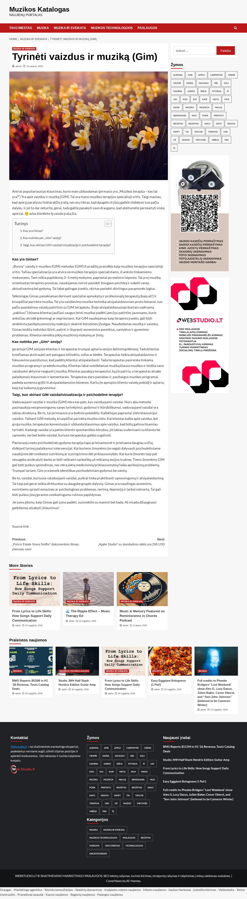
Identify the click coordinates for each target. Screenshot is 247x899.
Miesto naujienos (154, 889)
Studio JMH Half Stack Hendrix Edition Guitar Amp (196, 759)
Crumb (177, 83)
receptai (178, 123)
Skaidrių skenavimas (88, 889)
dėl (216, 83)
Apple (201, 75)
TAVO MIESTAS (20, 28)
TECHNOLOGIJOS (134, 845)
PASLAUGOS (147, 28)
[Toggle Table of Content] (106, 223)
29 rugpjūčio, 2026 (172, 689)
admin (18, 66)
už (174, 140)
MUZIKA (43, 28)
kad (185, 99)
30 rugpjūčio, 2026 (33, 625)
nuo (194, 115)
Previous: (45, 544)
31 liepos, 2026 (140, 625)
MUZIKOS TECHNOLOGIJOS (112, 28)
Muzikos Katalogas (39, 9)
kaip (204, 99)
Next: (131, 542)
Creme (231, 75)
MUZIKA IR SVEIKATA (70, 28)
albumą (177, 75)
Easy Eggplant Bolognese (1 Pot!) (184, 781)
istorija (216, 91)
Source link (20, 526)
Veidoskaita (226, 889)
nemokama (179, 115)
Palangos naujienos (110, 894)
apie (190, 75)
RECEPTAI (157, 671)
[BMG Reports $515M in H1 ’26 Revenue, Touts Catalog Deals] (31, 661)
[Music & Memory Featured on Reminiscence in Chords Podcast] (142, 589)
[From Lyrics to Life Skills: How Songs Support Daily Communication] (34, 589)
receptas (194, 123)
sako (207, 123)
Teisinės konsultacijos (58, 889)
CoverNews (114, 881)
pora (205, 115)
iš (228, 91)
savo (219, 123)
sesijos (231, 123)
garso (191, 91)
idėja (203, 91)
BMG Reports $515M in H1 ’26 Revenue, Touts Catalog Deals (30, 684)
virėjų (215, 140)
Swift (176, 131)
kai (195, 99)
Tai (187, 131)
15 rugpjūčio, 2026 (87, 621)
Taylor (198, 131)
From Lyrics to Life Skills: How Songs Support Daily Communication (32, 615)
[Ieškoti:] (195, 50)
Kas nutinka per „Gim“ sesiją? (42, 238)
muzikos (204, 107)
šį (174, 148)
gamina (177, 91)
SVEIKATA (94, 845)
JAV (175, 99)
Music (176, 107)
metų (216, 99)
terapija (213, 131)
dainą (189, 83)
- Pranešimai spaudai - (31, 894)
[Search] (235, 28)
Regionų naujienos (82, 894)
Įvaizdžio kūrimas (204, 889)
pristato (219, 115)
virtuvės (200, 140)
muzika (189, 107)
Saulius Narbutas (179, 889)
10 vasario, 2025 (34, 66)
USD (225, 131)
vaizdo (186, 140)
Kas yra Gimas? (33, 230)
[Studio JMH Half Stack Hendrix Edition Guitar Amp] (77, 661)
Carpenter (216, 75)
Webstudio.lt (19, 746)
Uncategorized (98, 853)
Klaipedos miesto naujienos (122, 889)
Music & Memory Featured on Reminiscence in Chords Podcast (142, 615)
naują (218, 107)
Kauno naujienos (57, 894)
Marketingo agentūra (28, 889)
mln (226, 99)
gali (226, 83)
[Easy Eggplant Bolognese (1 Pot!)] (170, 661)
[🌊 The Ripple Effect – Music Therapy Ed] (88, 589)
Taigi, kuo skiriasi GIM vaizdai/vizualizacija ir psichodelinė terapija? (67, 245)
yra (226, 140)
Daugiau (204, 83)
